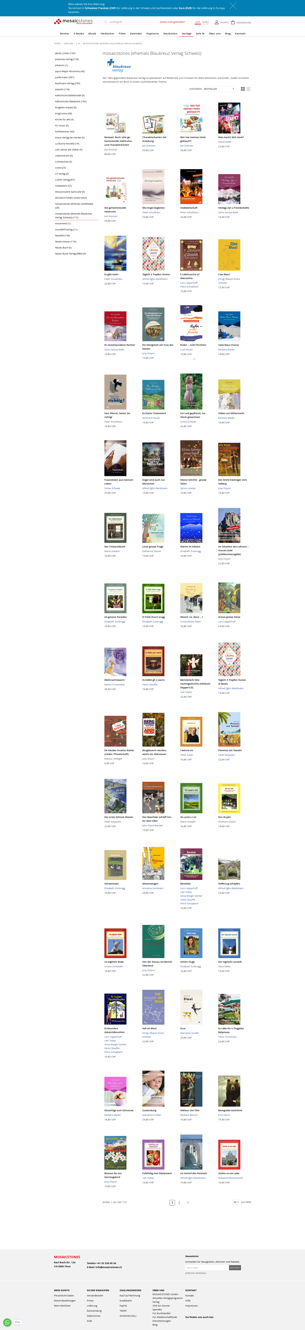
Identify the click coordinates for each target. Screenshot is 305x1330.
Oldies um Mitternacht (231, 413)
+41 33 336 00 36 (106, 1263)
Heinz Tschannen (227, 1036)
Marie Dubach (112, 551)
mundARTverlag (66, 229)
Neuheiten (170, 33)
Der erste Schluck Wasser (118, 817)
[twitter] (208, 1321)
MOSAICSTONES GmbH (71, 197)
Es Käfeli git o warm (153, 680)
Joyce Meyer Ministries (70, 71)
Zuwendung (149, 1110)
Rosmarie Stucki (151, 417)
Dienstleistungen (161, 1320)
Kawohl (62, 89)
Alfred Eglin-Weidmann (155, 278)
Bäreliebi (185, 883)
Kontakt (240, 33)
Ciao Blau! (224, 274)
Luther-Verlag (65, 179)
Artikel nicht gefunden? (172, 21)
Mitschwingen (150, 883)
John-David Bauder (152, 825)
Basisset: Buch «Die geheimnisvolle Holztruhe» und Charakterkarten (118, 141)
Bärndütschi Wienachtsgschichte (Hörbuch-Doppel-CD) (195, 683)
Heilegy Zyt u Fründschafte (233, 207)
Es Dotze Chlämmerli (154, 413)
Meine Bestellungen (65, 1300)
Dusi (182, 1028)
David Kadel (224, 141)
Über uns (215, 33)
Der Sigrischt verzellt (230, 961)
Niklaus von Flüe (190, 1110)
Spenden (157, 1309)
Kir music (62, 125)
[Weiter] (186, 1202)
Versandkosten (95, 1295)
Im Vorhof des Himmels (193, 1173)
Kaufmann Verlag (67, 83)
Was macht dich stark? (231, 137)
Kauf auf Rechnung (130, 1295)
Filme (122, 33)
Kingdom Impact (65, 107)
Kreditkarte (126, 1300)
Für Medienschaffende (164, 1317)
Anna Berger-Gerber (191, 895)
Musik (92, 33)
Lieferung (92, 1305)
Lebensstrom (64, 155)
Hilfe (187, 1300)
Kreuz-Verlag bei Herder (70, 137)
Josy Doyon (148, 353)
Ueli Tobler (186, 692)
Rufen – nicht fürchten (193, 345)
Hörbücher (107, 33)
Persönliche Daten (64, 1295)
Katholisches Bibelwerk (71, 101)
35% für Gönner (161, 1305)
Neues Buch (63, 247)
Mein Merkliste (62, 1305)
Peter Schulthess (151, 212)
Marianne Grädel (189, 1032)
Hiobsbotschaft (188, 207)
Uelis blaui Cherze (228, 345)
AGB (89, 1320)
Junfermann (64, 77)
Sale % (200, 33)
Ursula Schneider (113, 966)
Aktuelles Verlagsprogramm (167, 1298)
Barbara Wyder (226, 349)
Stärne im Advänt (190, 546)
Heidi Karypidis (226, 754)
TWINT (123, 1310)
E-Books (79, 33)
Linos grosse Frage (152, 546)
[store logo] (73, 21)
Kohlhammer (64, 131)
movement (62, 223)
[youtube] (194, 1321)
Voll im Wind (149, 1028)
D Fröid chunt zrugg (153, 617)
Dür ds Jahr (224, 817)
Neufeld (62, 235)
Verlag (155, 1301)
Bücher (64, 33)
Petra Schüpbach (189, 286)
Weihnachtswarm (114, 680)
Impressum (191, 1305)
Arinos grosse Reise (229, 617)
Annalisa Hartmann (152, 888)
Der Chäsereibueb (114, 546)
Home (57, 43)
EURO (205, 21)
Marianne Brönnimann (230, 1177)
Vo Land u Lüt (188, 817)
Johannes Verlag (67, 59)
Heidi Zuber (186, 754)
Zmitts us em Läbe (228, 1173)
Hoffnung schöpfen (229, 883)
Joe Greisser (110, 149)
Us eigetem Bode (114, 961)
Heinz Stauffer (150, 684)
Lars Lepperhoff (189, 282)
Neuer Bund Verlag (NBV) (70, 253)
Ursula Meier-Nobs (190, 621)
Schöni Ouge (187, 961)
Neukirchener (65, 241)
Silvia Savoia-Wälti (228, 212)
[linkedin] (215, 1321)
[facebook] (187, 1321)
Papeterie (152, 33)
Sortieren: (195, 88)
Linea (60, 167)
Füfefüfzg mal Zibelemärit (157, 1173)
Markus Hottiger (113, 758)
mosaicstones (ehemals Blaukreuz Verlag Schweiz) (73, 215)
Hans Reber (224, 966)
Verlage (187, 33)
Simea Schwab (188, 421)
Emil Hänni (224, 1114)
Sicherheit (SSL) (128, 1315)
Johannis (61, 65)
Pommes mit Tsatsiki (230, 750)
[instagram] (201, 1321)
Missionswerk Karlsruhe (70, 191)
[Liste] (248, 89)
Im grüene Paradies (115, 617)
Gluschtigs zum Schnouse (118, 1110)
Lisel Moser (186, 349)
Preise (90, 1300)
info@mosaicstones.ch (108, 1267)
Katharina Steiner (151, 551)
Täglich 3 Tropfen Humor (156, 274)
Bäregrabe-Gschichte (230, 1110)
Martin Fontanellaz (114, 684)
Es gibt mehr (111, 274)
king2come (63, 113)
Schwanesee (111, 883)
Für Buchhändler (161, 1313)
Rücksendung (94, 1310)
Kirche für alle (64, 119)
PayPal (123, 1305)
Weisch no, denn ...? (191, 617)
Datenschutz (93, 1315)
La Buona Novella (67, 143)
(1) (194, 359)
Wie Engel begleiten (153, 207)
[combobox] (132, 22)
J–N (78, 43)
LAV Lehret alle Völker (68, 149)
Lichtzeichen (63, 161)
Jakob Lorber (65, 53)
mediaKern (63, 185)
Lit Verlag (62, 173)
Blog (228, 33)
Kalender (136, 33)
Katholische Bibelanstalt (70, 95)
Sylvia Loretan (188, 488)
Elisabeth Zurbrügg (190, 551)
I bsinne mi (186, 750)
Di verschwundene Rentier (119, 345)
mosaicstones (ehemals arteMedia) (74, 205)
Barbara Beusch (189, 1114)
